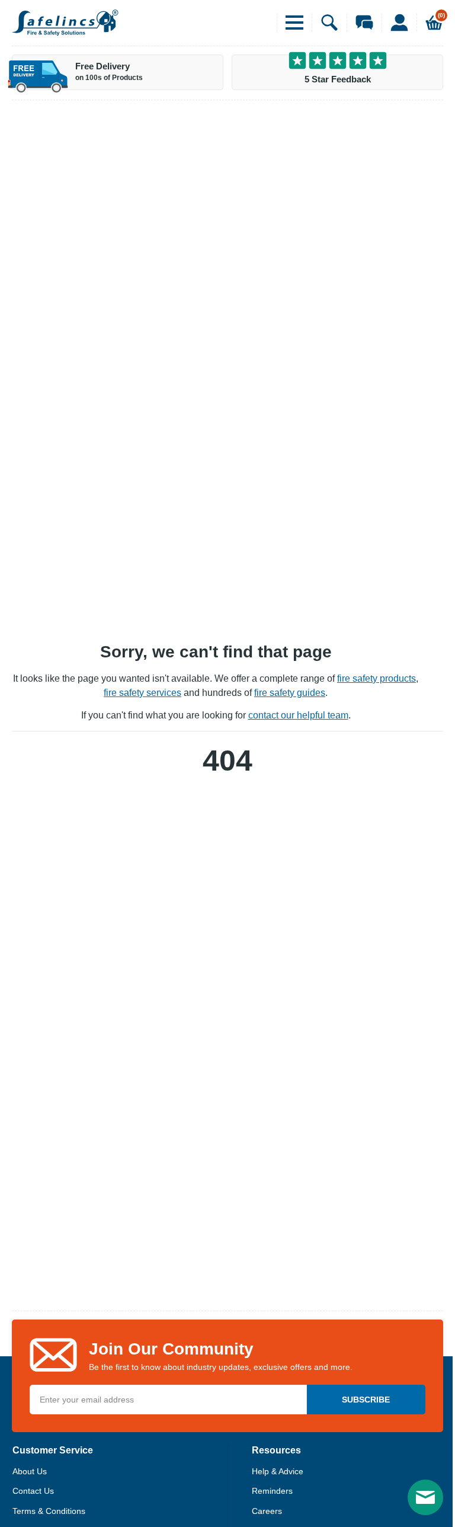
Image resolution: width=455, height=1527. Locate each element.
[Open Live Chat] (360, 22)
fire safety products (376, 678)
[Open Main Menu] (290, 22)
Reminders (272, 1491)
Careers (267, 1511)
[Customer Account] (395, 22)
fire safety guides (289, 693)
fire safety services (142, 693)
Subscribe (366, 1399)
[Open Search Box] (325, 22)
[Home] (65, 22)
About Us (29, 1471)
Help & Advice (277, 1471)
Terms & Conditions (48, 1511)
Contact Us (33, 1491)
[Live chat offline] (425, 1497)
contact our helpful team (298, 715)
